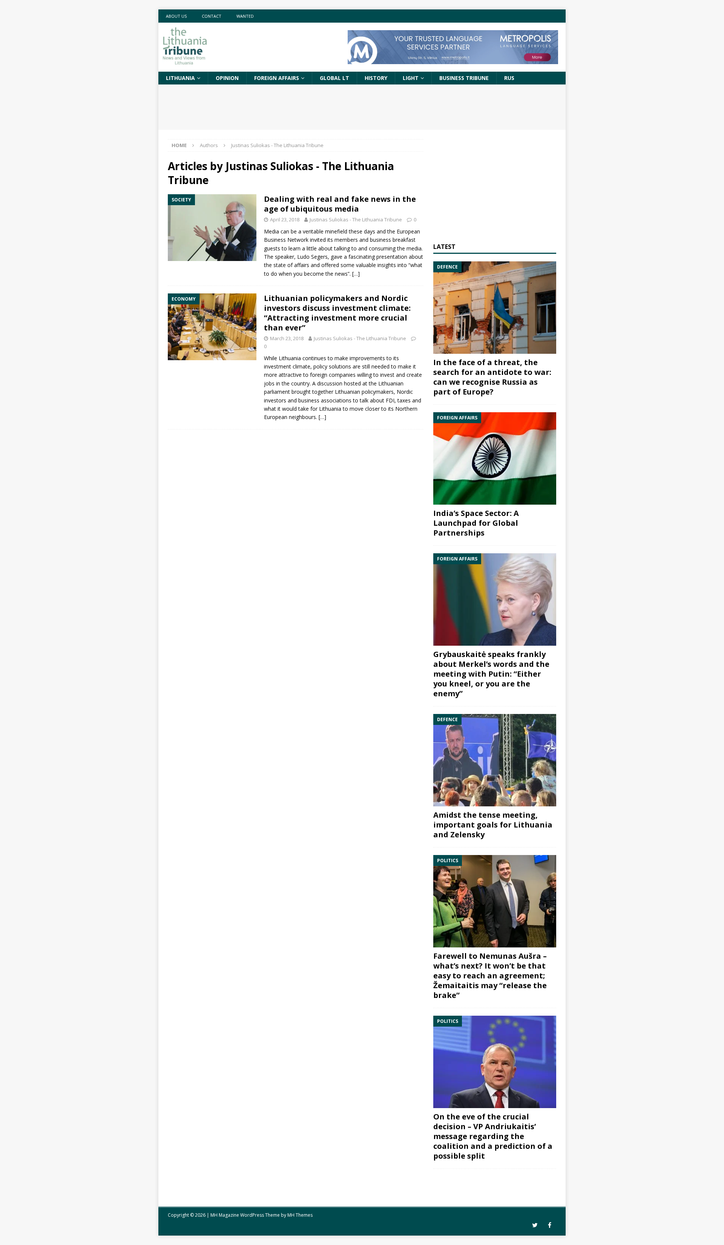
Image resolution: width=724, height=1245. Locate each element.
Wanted (245, 16)
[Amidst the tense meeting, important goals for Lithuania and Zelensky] (494, 760)
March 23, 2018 (287, 338)
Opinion (227, 77)
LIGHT (411, 77)
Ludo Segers (312, 256)
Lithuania (180, 77)
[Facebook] (549, 1225)
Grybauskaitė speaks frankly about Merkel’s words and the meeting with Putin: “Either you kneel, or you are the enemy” (491, 673)
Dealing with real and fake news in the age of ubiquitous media (340, 204)
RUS (509, 77)
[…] (356, 273)
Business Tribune (464, 77)
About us (176, 16)
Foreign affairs (276, 77)
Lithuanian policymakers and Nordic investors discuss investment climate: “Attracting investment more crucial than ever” (337, 313)
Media (271, 231)
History (376, 77)
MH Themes (300, 1215)
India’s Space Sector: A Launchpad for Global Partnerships (476, 523)
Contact (211, 16)
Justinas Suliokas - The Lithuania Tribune (356, 219)
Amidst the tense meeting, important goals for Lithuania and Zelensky (492, 825)
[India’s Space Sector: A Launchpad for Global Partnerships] (494, 458)
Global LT (334, 77)
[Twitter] (534, 1225)
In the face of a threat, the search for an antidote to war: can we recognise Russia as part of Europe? (492, 377)
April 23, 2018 (284, 219)
